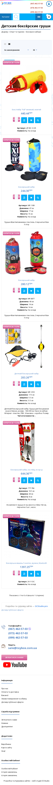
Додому (4, 32)
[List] (9, 44)
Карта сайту (6, 747)
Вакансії (4, 695)
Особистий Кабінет (9, 768)
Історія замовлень (9, 772)
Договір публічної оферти (12, 610)
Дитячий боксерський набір (26, 373)
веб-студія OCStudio (40, 781)
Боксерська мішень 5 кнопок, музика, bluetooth (26, 563)
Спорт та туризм (17, 32)
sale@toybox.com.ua (22, 648)
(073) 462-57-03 (36, 8)
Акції (3, 751)
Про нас (4, 688)
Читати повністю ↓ (27, 416)
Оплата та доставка (10, 692)
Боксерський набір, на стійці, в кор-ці (27, 469)
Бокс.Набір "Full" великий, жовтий (26, 109)
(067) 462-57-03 (36, 3)
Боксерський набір (26, 187)
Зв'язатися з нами (14, 657)
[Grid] (5, 44)
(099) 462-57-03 (36, 12)
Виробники (6, 744)
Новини (4, 723)
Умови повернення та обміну (14, 698)
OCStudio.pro (41, 606)
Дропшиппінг (7, 726)
